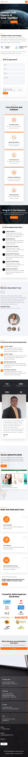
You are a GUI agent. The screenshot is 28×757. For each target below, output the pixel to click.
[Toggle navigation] (26, 2)
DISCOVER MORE (13, 217)
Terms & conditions (9, 753)
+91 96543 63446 (5, 729)
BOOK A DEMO (14, 21)
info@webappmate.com (7, 735)
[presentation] (25, 15)
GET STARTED (14, 648)
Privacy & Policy (19, 753)
